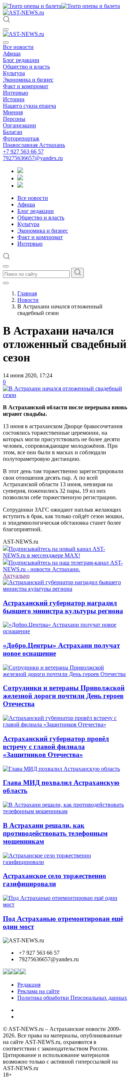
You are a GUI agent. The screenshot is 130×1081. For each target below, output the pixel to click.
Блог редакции (21, 60)
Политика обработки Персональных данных (72, 998)
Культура (14, 73)
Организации (19, 125)
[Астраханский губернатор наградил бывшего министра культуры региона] (65, 589)
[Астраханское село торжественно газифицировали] (65, 862)
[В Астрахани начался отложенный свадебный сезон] (65, 395)
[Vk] (20, 186)
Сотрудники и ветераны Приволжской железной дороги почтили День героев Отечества (64, 696)
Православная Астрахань (34, 145)
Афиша (12, 53)
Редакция (28, 985)
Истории (14, 99)
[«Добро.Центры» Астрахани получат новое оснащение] (65, 631)
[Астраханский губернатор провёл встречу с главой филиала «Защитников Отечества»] (65, 724)
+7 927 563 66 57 (23, 151)
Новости (28, 300)
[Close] (6, 42)
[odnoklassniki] (20, 178)
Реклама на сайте (38, 991)
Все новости (18, 47)
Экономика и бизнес (28, 80)
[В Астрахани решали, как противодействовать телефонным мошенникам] (65, 811)
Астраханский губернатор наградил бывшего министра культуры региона (63, 607)
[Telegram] (20, 171)
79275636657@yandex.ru (33, 158)
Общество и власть (26, 67)
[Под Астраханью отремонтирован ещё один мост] (65, 904)
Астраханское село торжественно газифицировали (54, 880)
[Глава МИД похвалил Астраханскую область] (61, 769)
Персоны (14, 119)
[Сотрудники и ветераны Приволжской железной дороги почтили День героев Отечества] (65, 674)
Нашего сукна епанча (29, 106)
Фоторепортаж (21, 138)
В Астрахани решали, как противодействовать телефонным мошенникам (55, 833)
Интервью (15, 93)
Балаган (12, 132)
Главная (27, 293)
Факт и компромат (25, 86)
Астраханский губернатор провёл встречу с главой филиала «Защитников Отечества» (56, 746)
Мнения (13, 112)
